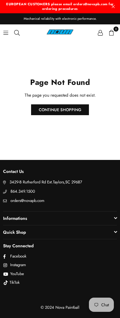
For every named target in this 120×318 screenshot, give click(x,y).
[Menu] (5, 32)
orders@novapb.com (27, 200)
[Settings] (100, 32)
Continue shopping (60, 110)
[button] (111, 32)
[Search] (16, 32)
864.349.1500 (22, 191)
